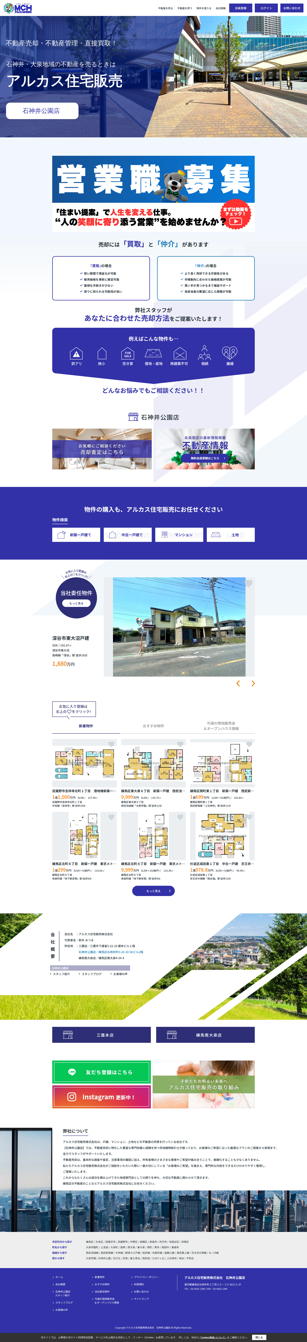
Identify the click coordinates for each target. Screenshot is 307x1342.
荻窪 (125, 1258)
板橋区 (143, 1241)
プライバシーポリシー (146, 1277)
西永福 (211, 878)
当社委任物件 (102, 1291)
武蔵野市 (123, 1241)
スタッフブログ (92, 974)
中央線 (56, 805)
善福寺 (175, 1247)
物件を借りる (203, 8)
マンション (184, 534)
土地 (235, 534)
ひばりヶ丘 (158, 1258)
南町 (150, 1247)
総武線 (146, 1252)
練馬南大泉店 (209, 1035)
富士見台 (135, 1258)
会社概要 (60, 1284)
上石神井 (210, 805)
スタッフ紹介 (61, 974)
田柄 (123, 1247)
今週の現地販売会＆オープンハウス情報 (106, 1300)
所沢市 (163, 1241)
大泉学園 (141, 805)
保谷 (181, 1258)
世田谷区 (174, 1241)
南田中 (166, 1247)
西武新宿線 (196, 805)
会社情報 (221, 8)
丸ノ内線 (214, 1252)
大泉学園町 (92, 1247)
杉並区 (99, 1241)
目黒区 (185, 1241)
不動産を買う (184, 8)
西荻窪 (146, 1258)
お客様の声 (120, 974)
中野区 (134, 1241)
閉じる (259, 1337)
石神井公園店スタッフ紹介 (62, 1293)
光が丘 (116, 1258)
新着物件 (100, 1277)
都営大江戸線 (133, 1252)
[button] (238, 683)
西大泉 (132, 1247)
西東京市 (110, 1241)
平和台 (190, 1258)
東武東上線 (183, 1252)
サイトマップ (141, 1299)
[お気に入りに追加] (248, 583)
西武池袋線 (127, 805)
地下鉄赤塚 (71, 878)
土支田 (105, 1247)
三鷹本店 (105, 1035)
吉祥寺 (66, 805)
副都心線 (170, 1252)
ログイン (266, 8)
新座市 (153, 1241)
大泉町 (115, 1247)
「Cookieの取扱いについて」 (213, 1337)
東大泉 (141, 1247)
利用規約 (139, 1284)
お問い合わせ (291, 8)
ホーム (59, 1277)
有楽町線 (57, 878)
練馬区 (89, 1241)
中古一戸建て (132, 534)
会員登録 (240, 8)
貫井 (157, 1247)
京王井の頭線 (197, 878)
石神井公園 (104, 1258)
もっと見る (76, 603)
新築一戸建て (80, 534)
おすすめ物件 (102, 1284)
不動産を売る (165, 8)
